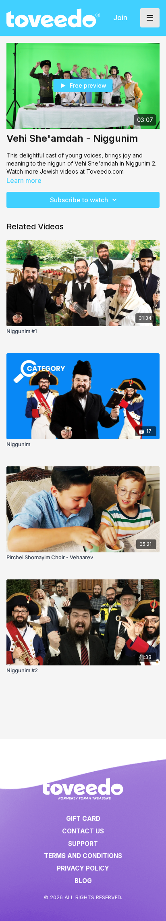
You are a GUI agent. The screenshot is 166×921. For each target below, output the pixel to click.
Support (83, 844)
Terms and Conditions (83, 856)
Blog (83, 881)
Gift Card (83, 818)
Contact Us (83, 831)
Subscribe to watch (79, 200)
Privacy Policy (83, 868)
